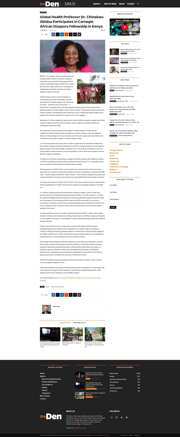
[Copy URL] (71, 34)
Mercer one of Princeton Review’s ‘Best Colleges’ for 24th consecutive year (94, 344)
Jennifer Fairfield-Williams (125, 135)
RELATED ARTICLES (65, 322)
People (112, 90)
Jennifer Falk (121, 114)
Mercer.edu (114, 153)
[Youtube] (127, 417)
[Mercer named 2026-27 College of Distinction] (72, 334)
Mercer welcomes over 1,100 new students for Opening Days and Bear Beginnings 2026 (122, 109)
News (130, 435)
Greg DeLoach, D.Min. (123, 101)
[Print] (79, 34)
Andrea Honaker (119, 90)
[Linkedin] (62, 34)
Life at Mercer (124, 62)
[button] (138, 4)
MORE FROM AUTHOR (79, 322)
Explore (96, 4)
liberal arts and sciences (58, 286)
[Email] (75, 34)
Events (112, 156)
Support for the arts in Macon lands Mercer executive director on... (95, 374)
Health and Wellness (45, 340)
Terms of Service (105, 435)
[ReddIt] (66, 34)
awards (48, 286)
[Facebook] (53, 34)
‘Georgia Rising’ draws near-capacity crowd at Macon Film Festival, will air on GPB (50, 344)
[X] (58, 34)
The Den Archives (116, 150)
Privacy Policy (95, 435)
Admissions (137, 435)
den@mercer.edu (80, 428)
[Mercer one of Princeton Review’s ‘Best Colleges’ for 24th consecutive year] (95, 334)
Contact (130, 4)
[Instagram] (116, 417)
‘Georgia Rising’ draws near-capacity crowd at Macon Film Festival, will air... (94, 384)
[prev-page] (41, 350)
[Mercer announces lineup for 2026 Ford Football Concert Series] (114, 61)
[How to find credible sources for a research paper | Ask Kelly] (114, 70)
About (121, 4)
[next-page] (44, 350)
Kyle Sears (44, 30)
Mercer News (110, 4)
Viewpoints (123, 53)
